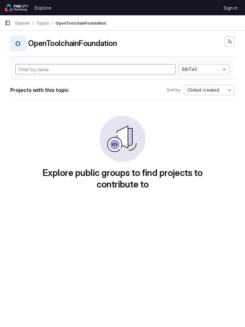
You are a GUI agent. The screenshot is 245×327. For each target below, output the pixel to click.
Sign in (231, 8)
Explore (43, 8)
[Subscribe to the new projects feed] (230, 41)
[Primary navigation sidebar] (8, 23)
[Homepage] (17, 8)
